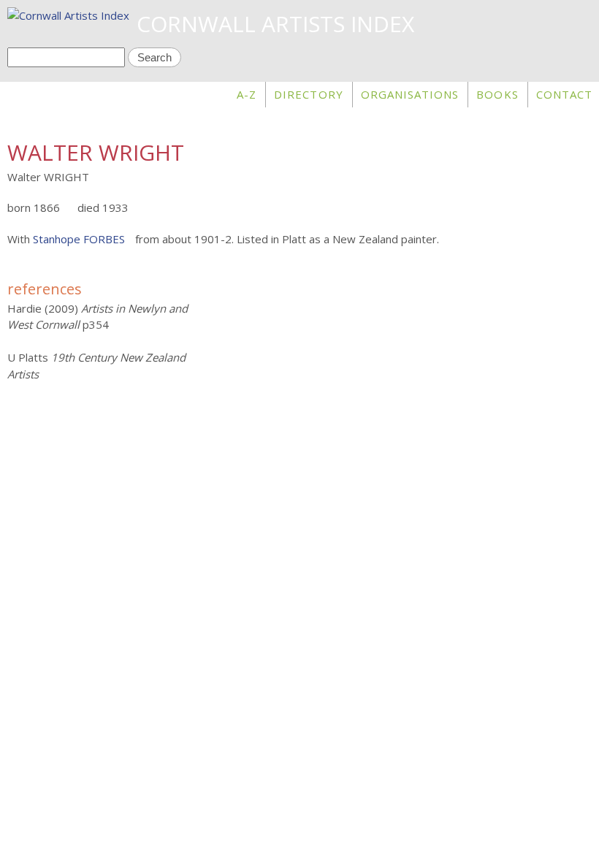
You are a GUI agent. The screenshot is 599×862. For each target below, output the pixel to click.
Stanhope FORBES (79, 239)
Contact (564, 94)
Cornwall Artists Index (275, 24)
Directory (308, 94)
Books (497, 94)
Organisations (410, 94)
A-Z (246, 94)
